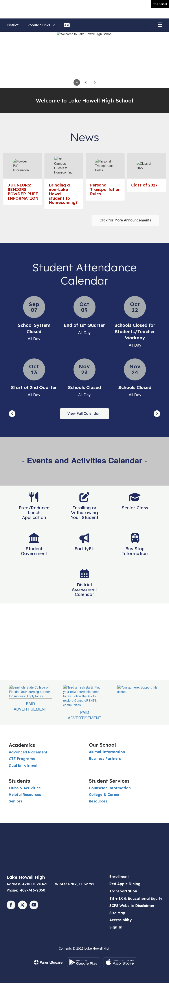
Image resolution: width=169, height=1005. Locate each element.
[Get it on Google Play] (83, 962)
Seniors (15, 801)
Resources (98, 801)
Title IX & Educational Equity (135, 898)
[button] (41, 25)
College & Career (104, 794)
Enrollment (119, 876)
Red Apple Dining (124, 884)
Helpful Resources (25, 794)
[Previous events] (12, 413)
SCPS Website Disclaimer (131, 905)
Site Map (117, 913)
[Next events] (157, 413)
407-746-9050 (32, 890)
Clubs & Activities (24, 788)
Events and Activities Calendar (84, 460)
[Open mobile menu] (160, 25)
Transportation (123, 891)
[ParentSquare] (48, 962)
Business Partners (105, 758)
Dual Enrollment (23, 765)
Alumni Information (107, 752)
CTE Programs (22, 758)
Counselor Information (110, 788)
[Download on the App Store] (119, 962)
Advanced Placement (28, 752)
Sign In (115, 927)
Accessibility (120, 920)
